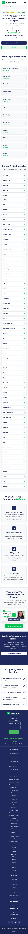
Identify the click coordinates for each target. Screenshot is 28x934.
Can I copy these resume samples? (12, 692)
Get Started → (14, 732)
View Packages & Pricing (14, 653)
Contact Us (14, 884)
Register (14, 912)
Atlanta (14, 870)
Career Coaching (14, 790)
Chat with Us (14, 727)
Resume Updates (14, 769)
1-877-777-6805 (17, 658)
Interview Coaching (14, 787)
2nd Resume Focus (14, 784)
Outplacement (14, 905)
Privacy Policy (14, 890)
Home (3, 6)
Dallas (14, 862)
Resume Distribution (14, 779)
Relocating (14, 823)
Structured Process (14, 758)
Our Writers (14, 764)
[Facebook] (9, 922)
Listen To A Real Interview (15, 43)
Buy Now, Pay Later (14, 895)
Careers (14, 887)
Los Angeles (14, 854)
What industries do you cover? (11, 704)
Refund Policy (14, 892)
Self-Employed (14, 820)
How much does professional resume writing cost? (10, 698)
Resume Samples (14, 838)
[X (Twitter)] (19, 922)
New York (14, 851)
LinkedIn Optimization (14, 782)
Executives (14, 807)
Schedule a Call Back (14, 723)
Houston (14, 859)
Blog (14, 844)
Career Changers (14, 810)
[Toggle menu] (24, 2)
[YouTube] (15, 922)
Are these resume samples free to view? (12, 679)
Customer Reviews (14, 841)
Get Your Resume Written (14, 626)
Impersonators (14, 898)
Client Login (14, 879)
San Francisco (14, 865)
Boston (14, 867)
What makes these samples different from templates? (10, 686)
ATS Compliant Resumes (14, 756)
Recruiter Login (14, 914)
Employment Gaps (14, 826)
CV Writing (14, 792)
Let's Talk (14, 47)
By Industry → (14, 828)
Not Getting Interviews (14, 815)
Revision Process (14, 761)
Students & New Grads (14, 804)
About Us (14, 882)
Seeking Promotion (14, 813)
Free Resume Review (14, 836)
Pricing (14, 795)
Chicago (14, 857)
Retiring (14, 818)
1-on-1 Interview (14, 753)
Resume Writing (14, 776)
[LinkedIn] (12, 922)
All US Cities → (14, 872)
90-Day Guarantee (14, 766)
